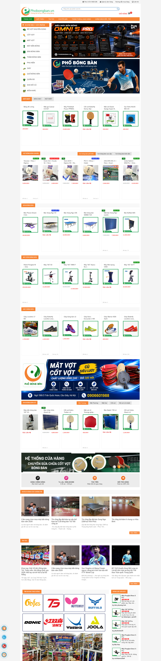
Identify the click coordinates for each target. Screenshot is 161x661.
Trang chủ (27, 19)
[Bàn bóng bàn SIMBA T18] (90, 221)
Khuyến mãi (61, 19)
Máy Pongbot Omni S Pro (129, 636)
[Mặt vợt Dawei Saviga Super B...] (110, 115)
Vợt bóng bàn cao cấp (104, 153)
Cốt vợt (113, 403)
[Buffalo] (95, 603)
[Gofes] (32, 603)
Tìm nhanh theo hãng (32, 591)
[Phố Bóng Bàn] (40, 11)
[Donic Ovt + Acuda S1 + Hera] (50, 169)
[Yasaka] (74, 622)
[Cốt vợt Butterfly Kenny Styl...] (90, 115)
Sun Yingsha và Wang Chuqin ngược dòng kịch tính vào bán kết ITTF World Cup (95, 570)
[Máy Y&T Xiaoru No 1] (90, 273)
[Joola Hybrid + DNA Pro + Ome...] (130, 169)
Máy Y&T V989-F (70, 264)
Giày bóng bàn (28, 309)
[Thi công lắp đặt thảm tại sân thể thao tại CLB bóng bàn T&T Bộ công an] (65, 506)
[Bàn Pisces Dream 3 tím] (30, 221)
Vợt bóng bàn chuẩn (31, 153)
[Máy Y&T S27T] (130, 273)
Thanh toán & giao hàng (78, 19)
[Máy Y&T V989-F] (70, 273)
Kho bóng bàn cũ (29, 402)
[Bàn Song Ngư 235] (70, 221)
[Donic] (32, 622)
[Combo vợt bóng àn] (95, 40)
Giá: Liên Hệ (87, 129)
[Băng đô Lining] (30, 115)
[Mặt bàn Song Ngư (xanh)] (110, 221)
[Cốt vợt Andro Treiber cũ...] (70, 419)
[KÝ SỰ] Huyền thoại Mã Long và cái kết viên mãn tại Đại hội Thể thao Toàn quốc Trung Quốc (125, 570)
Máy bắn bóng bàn (30, 257)
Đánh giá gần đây (119, 591)
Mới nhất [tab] (26, 99)
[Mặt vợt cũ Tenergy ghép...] (90, 419)
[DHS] (53, 603)
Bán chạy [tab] (37, 99)
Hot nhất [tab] (48, 99)
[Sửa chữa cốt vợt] (80, 462)
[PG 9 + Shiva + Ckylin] (90, 169)
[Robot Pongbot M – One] (30, 273)
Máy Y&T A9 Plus (127, 609)
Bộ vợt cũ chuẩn (124, 403)
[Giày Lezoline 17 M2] (30, 325)
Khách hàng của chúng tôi (32, 491)
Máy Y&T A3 (48, 264)
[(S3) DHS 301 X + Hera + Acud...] (110, 169)
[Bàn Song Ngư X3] (50, 221)
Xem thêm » (134, 532)
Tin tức (49, 19)
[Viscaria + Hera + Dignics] (30, 169)
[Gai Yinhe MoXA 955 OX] (130, 115)
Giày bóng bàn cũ (70, 316)
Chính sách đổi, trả (98, 19)
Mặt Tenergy (82, 403)
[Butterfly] (74, 603)
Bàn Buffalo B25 (129, 212)
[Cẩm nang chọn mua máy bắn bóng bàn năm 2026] (35, 506)
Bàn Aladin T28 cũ (110, 410)
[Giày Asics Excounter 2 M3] (90, 325)
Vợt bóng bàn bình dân (122, 153)
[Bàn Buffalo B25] (130, 221)
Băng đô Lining (29, 106)
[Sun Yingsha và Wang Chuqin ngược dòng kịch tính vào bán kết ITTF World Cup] (96, 555)
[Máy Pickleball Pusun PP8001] (70, 115)
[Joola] (95, 622)
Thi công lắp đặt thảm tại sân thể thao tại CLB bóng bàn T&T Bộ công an (64, 521)
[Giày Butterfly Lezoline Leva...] (50, 325)
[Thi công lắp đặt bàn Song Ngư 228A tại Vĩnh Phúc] (96, 506)
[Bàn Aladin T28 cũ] (110, 418)
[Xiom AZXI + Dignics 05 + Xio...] (70, 169)
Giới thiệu (39, 19)
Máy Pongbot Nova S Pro (129, 596)
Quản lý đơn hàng (107, 2)
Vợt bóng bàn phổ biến (86, 153)
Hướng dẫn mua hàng (122, 2)
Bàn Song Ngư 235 (70, 212)
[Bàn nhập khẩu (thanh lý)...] (50, 419)
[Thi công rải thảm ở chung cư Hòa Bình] (126, 506)
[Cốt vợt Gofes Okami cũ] (130, 419)
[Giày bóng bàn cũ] (70, 325)
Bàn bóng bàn (28, 205)
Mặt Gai (104, 403)
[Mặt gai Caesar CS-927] (50, 115)
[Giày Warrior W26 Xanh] (110, 325)
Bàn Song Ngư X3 (50, 212)
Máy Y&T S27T (129, 264)
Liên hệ (136, 2)
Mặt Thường (94, 403)
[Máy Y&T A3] (50, 273)
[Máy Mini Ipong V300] (110, 273)
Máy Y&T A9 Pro (127, 621)
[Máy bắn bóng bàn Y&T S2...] (30, 419)
